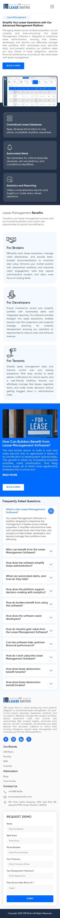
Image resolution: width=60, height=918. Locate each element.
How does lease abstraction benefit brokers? (23, 684)
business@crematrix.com (20, 797)
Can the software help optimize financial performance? (25, 644)
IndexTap (7, 766)
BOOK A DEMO (13, 66)
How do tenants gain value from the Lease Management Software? (27, 631)
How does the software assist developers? (24, 617)
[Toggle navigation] (52, 6)
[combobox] (30, 889)
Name (9, 824)
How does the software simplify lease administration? (25, 564)
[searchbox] (29, 889)
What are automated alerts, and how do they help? (26, 578)
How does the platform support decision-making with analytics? (26, 591)
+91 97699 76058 (15, 792)
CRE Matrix (8, 752)
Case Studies (9, 781)
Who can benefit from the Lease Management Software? (25, 551)
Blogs (5, 777)
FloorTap (7, 757)
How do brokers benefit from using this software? (27, 604)
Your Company (13, 859)
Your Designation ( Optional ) (20, 871)
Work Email (12, 836)
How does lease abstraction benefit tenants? (23, 670)
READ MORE (9, 475)
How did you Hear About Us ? (20, 883)
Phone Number (13, 847)
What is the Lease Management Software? (25, 511)
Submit (30, 899)
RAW (5, 761)
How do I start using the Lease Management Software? (24, 657)
